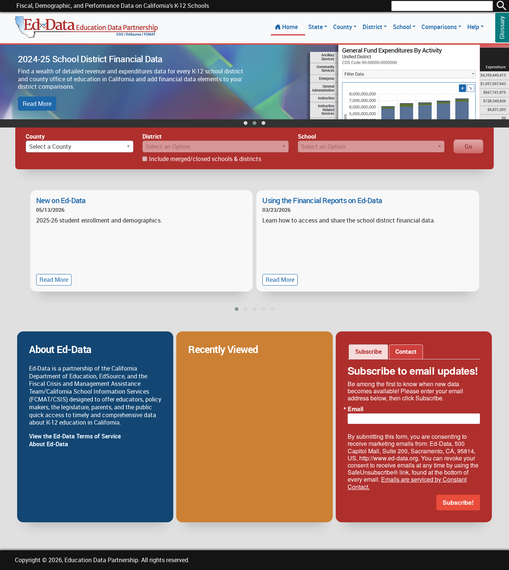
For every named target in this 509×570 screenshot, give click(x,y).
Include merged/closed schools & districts (205, 159)
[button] (245, 123)
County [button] (343, 27)
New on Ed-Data (61, 200)
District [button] (373, 27)
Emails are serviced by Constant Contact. (407, 483)
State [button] (316, 27)
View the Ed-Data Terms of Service (75, 436)
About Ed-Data (48, 444)
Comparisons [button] (439, 27)
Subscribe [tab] (368, 351)
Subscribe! (458, 502)
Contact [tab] (406, 351)
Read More (37, 104)
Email (355, 409)
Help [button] (474, 27)
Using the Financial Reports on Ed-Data (322, 200)
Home (290, 27)
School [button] (402, 27)
